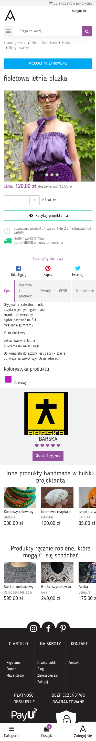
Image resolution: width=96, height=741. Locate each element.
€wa (44, 592)
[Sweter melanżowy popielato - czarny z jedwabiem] (20, 572)
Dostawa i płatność (25, 291)
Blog (40, 669)
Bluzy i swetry (19, 48)
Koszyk (46, 736)
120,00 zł (51, 523)
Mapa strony (15, 675)
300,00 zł (13, 523)
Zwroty (45, 291)
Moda (66, 43)
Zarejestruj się (47, 675)
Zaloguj (42, 682)
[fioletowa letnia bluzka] (49, 136)
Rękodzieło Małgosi (18, 592)
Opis (7, 291)
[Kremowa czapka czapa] (57, 497)
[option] (20, 507)
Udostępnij (18, 275)
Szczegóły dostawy (48, 259)
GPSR (63, 291)
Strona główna (14, 43)
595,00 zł (13, 598)
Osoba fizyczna (48, 456)
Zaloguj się (83, 736)
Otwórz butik (46, 663)
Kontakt (74, 663)
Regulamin (14, 663)
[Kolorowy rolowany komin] (20, 497)
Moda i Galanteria (44, 43)
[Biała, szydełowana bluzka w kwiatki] (57, 572)
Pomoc (11, 669)
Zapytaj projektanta (51, 216)
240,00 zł (51, 598)
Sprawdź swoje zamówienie (72, 3)
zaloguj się (79, 11)
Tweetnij (77, 275)
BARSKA (10, 517)
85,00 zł (87, 523)
